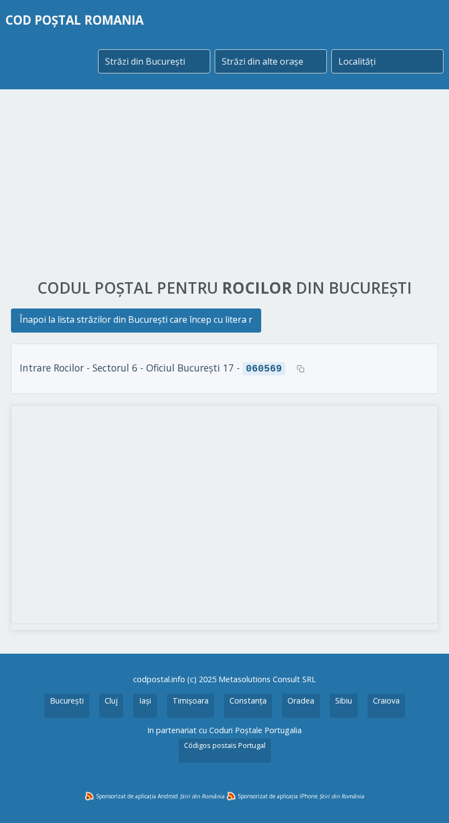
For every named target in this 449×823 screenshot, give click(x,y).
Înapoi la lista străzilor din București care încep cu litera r (136, 319)
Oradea (300, 700)
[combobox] (154, 61)
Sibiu (343, 700)
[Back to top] (426, 800)
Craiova (386, 700)
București (67, 700)
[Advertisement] (224, 184)
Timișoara (190, 700)
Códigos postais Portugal (225, 745)
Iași (145, 700)
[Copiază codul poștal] (301, 369)
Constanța (248, 700)
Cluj (111, 700)
